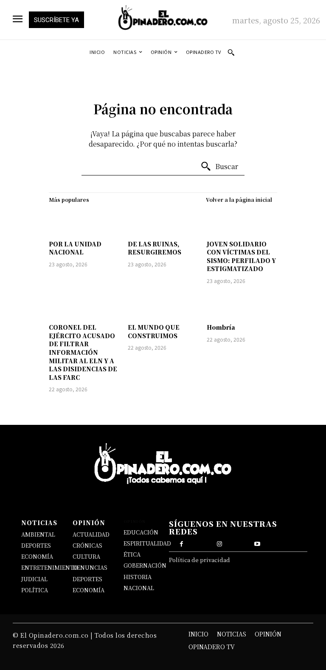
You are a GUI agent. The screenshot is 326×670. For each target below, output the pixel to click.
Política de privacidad (199, 560)
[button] (231, 52)
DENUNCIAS (90, 567)
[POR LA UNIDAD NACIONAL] (84, 221)
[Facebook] (181, 543)
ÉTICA (132, 554)
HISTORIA (138, 577)
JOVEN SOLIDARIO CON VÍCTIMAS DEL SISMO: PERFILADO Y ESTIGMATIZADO (241, 256)
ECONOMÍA (37, 556)
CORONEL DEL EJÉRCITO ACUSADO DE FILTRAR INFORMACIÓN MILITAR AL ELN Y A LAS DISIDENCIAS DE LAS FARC (83, 352)
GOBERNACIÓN (145, 565)
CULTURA (86, 556)
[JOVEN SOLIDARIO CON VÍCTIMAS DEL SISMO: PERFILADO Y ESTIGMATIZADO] (242, 221)
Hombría (221, 327)
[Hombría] (242, 305)
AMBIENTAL (38, 534)
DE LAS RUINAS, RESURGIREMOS (154, 248)
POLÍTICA (34, 590)
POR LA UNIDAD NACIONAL (75, 248)
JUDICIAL (34, 579)
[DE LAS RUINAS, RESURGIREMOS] (163, 221)
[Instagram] (219, 543)
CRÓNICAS (87, 545)
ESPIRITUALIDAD (147, 543)
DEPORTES (36, 545)
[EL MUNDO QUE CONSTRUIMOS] (163, 305)
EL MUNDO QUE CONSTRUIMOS (154, 331)
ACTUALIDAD (91, 534)
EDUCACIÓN (141, 532)
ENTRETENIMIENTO (49, 567)
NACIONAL (139, 588)
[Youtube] (257, 543)
